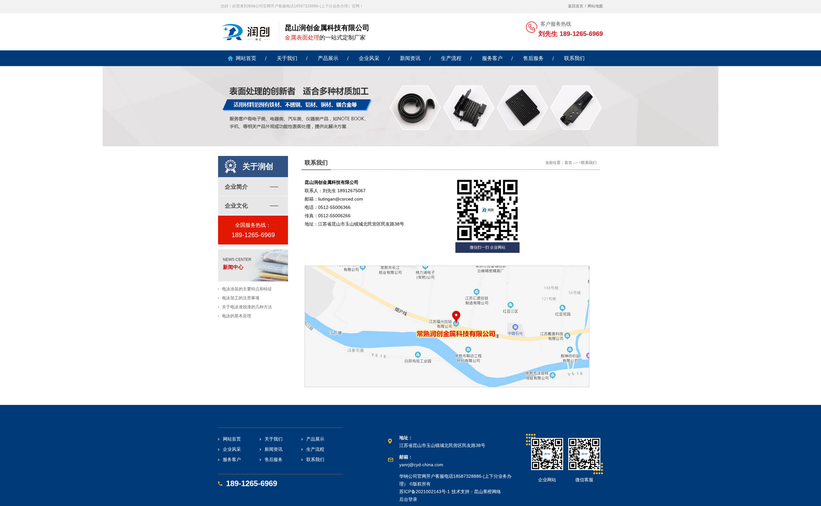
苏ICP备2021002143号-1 (424, 491)
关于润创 (257, 166)
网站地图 (595, 6)
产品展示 (328, 58)
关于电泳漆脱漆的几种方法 (247, 306)
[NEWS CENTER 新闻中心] (255, 280)
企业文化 (236, 205)
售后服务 (533, 58)
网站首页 (246, 58)
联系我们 (574, 58)
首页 (568, 162)
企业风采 (369, 58)
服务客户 (492, 58)
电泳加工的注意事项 (240, 298)
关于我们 (287, 58)
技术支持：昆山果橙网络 (476, 491)
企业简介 (236, 187)
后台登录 (408, 499)
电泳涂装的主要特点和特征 (247, 289)
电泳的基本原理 (236, 315)
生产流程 (451, 58)
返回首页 (575, 6)
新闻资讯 (410, 58)
